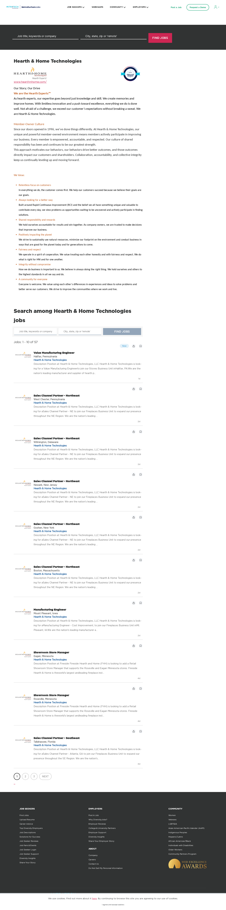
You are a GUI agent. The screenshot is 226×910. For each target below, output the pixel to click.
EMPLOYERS (139, 7)
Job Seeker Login (28, 850)
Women (172, 815)
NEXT (45, 776)
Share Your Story (28, 863)
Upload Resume (27, 820)
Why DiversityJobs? (98, 820)
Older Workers (175, 850)
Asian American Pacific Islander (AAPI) (186, 828)
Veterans (172, 820)
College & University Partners (102, 828)
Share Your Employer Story (101, 841)
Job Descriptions (28, 832)
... (14, 783)
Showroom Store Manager (51, 652)
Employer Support (97, 832)
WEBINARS (97, 7)
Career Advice (26, 824)
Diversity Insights (28, 858)
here (94, 898)
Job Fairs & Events (28, 845)
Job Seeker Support (29, 854)
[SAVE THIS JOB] (140, 346)
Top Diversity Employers (31, 828)
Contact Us (94, 864)
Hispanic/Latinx (175, 837)
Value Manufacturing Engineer (54, 352)
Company (93, 855)
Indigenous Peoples (177, 832)
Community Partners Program (182, 854)
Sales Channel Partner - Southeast (57, 737)
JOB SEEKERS (74, 7)
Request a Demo (198, 7)
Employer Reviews (97, 824)
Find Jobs (24, 815)
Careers (92, 860)
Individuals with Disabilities (180, 845)
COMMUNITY (116, 7)
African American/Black (179, 841)
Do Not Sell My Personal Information (106, 868)
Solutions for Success (30, 837)
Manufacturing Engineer (50, 609)
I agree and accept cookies (113, 905)
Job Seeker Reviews (29, 841)
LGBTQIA (172, 824)
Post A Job (94, 815)
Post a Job (176, 7)
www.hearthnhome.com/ (30, 81)
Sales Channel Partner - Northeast (57, 395)
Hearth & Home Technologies (50, 360)
